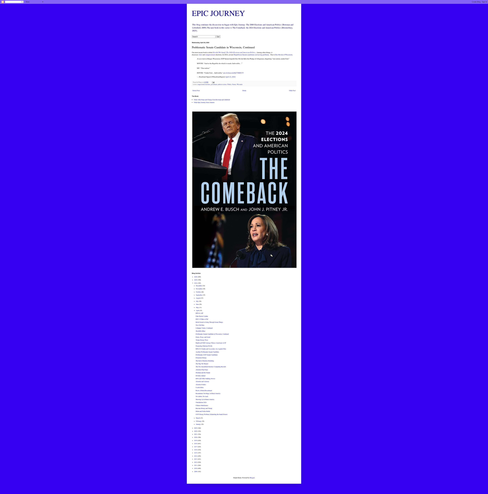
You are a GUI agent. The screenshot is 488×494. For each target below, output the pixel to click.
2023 (196, 428)
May (197, 307)
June (197, 304)
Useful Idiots (200, 387)
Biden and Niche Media (203, 411)
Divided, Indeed (200, 376)
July (197, 301)
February (199, 421)
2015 (196, 453)
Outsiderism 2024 (201, 402)
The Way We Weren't (202, 364)
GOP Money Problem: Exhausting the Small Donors (211, 414)
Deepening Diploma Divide (204, 346)
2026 (196, 277)
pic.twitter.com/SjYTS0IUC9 (233, 73)
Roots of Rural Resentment (204, 390)
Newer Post (196, 90)
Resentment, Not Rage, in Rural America (208, 393)
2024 (196, 283)
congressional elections (203, 84)
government (214, 84)
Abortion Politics (201, 384)
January (198, 424)
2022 (196, 431)
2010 (196, 468)
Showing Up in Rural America (205, 399)
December (199, 286)
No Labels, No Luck (202, 396)
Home (244, 90)
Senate (234, 84)
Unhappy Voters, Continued (204, 328)
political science (222, 84)
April (198, 310)
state (200, 54)
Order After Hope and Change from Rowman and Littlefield (212, 100)
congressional (210, 54)
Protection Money (201, 358)
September (199, 295)
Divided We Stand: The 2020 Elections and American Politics (234, 52)
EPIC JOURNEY (218, 13)
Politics (229, 84)
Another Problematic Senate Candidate (207, 352)
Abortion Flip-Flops (202, 370)
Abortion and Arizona (202, 381)
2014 (196, 456)
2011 (196, 465)
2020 (196, 437)
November (199, 289)
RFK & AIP (199, 313)
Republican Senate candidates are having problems (251, 54)
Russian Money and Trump (204, 408)
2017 (196, 447)
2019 (196, 440)
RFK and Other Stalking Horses (205, 378)
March (198, 418)
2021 (196, 434)
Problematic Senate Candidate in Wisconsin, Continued (212, 334)
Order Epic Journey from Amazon (204, 102)
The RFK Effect (200, 331)
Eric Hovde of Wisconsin (283, 54)
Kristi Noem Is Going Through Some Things (209, 322)
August (198, 298)
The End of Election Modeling (205, 361)
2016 (196, 450)
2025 (196, 280)
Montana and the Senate (203, 373)
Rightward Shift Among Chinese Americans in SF (211, 343)
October (198, 292)
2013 (196, 459)
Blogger (252, 478)
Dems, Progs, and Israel (203, 337)
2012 (196, 462)
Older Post (292, 90)
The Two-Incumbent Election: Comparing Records (211, 367)
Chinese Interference (202, 405)
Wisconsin (239, 84)
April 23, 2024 (230, 77)
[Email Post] (213, 82)
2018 (196, 443)
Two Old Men (200, 325)
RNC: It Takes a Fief (202, 319)
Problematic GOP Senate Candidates (207, 355)
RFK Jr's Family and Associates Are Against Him (211, 349)
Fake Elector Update (202, 316)
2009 (196, 471)
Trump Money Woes (202, 340)
